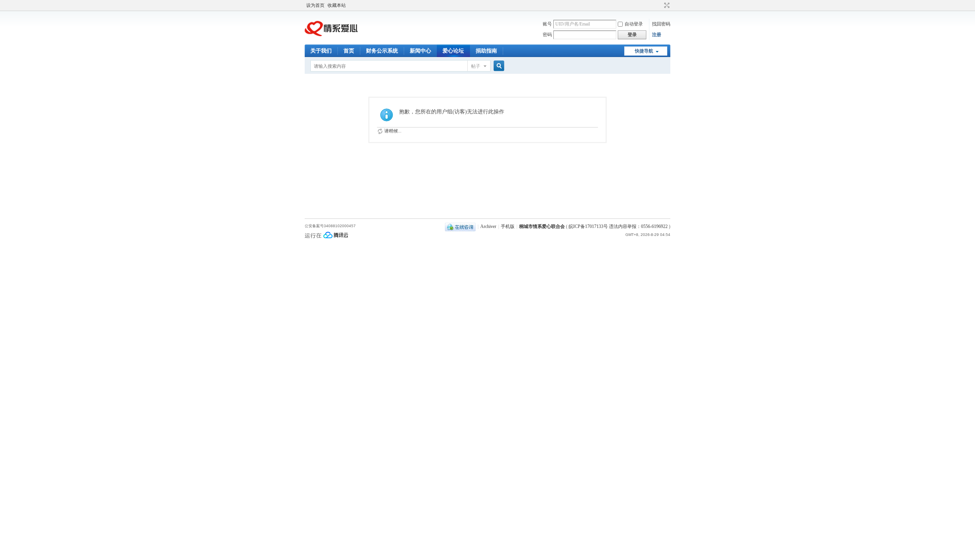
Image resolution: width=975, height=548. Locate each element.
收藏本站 (337, 5)
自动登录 (634, 24)
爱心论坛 (453, 51)
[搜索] (498, 66)
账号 (547, 24)
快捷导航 (644, 51)
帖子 (475, 66)
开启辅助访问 (660, 5)
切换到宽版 (666, 5)
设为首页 (315, 5)
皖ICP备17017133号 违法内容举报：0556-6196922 (619, 226)
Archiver (488, 226)
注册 (656, 34)
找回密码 (661, 24)
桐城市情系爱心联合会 (542, 226)
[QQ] (460, 226)
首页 (349, 51)
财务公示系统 (382, 51)
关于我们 (321, 51)
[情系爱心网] (331, 40)
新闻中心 (420, 51)
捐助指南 (486, 51)
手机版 (508, 226)
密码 (547, 34)
